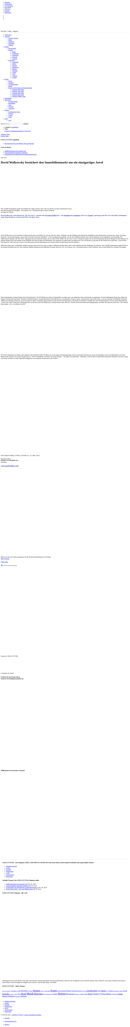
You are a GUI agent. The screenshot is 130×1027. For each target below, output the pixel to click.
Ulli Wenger (114, 994)
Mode (10, 40)
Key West (25, 131)
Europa (10, 50)
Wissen (7, 110)
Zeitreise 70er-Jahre (18, 91)
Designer (42, 991)
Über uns (7, 9)
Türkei (14, 72)
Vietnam (14, 76)
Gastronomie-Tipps (14, 112)
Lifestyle (7, 36)
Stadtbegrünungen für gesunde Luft (15, 151)
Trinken (96, 994)
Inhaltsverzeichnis (11, 866)
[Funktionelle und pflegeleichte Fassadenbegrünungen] (10, 670)
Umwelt (10, 107)
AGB (7, 873)
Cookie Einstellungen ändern (32, 1015)
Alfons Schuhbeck (6, 991)
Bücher (31, 991)
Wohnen (10, 45)
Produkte (55, 994)
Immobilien (11, 103)
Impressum (8, 12)
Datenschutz (10, 871)
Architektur (14, 991)
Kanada (14, 65)
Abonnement (10, 875)
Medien (7, 1024)
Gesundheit (8, 98)
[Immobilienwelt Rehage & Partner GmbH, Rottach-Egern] (29, 670)
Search (3, 124)
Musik (10, 86)
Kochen (10, 113)
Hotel (103, 991)
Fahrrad (63, 991)
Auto (9, 105)
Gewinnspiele (9, 6)
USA (13, 74)
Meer (19, 994)
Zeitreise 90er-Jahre (18, 95)
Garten (10, 115)
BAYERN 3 (25, 991)
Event (10, 117)
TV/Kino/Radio (13, 84)
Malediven (15, 67)
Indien (14, 64)
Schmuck (11, 41)
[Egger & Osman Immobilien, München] (57, 670)
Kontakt (7, 11)
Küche (125, 991)
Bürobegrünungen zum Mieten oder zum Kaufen (19, 143)
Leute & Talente (13, 38)
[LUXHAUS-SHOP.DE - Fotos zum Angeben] (45, 670)
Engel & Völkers (10, 131)
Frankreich (15, 53)
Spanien (14, 59)
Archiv (8, 868)
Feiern (68, 991)
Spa (86, 994)
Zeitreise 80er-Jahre (18, 93)
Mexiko (14, 69)
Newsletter (8, 7)
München (38, 993)
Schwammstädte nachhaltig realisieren (16, 153)
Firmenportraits (13, 101)
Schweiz (14, 57)
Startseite (7, 2)
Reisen (7, 47)
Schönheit (11, 43)
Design (36, 990)
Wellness (11, 996)
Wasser (5, 996)
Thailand (15, 71)
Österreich (15, 55)
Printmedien (8, 4)
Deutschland (12, 48)
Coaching (11, 108)
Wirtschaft (8, 100)
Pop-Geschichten (47, 994)
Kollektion (116, 991)
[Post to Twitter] (65, 653)
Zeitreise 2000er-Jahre (19, 96)
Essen (54, 990)
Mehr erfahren (5, 559)
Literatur (11, 83)
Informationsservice (10, 1021)
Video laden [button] (4, 562)
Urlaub (120, 994)
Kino (107, 991)
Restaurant (70, 994)
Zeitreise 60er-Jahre (18, 89)
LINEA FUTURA (17, 1015)
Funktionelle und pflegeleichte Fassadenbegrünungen (21, 154)
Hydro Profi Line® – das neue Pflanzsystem (19, 889)
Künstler (6, 994)
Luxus (15, 994)
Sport (6, 119)
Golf (9, 120)
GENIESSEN (91, 991)
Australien (15, 62)
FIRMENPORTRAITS (77, 991)
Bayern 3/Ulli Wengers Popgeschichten (20, 88)
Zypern (14, 77)
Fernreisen (11, 60)
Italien (14, 52)
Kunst (10, 81)
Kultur (6, 79)
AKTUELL (8, 35)
